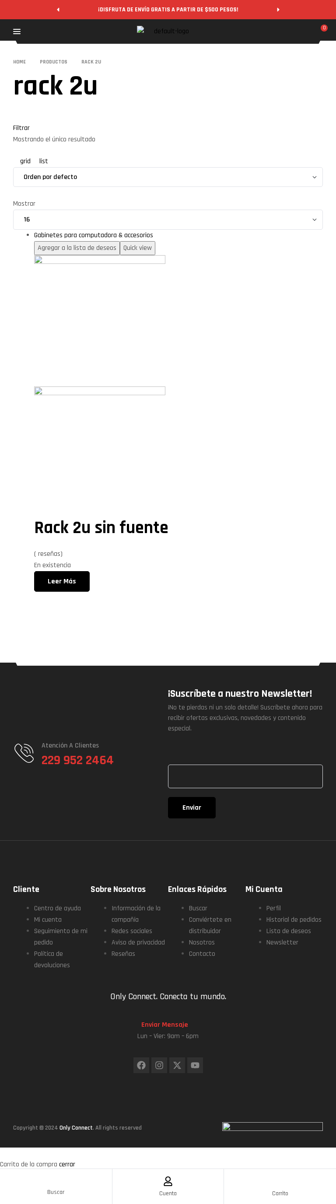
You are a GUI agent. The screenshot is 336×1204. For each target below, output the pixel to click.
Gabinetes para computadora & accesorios (93, 235)
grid (25, 161)
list (43, 161)
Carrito (280, 1193)
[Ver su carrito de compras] (319, 32)
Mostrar (24, 203)
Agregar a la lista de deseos (77, 248)
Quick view (137, 248)
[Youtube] (195, 1065)
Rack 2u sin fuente (101, 528)
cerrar (67, 1164)
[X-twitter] (177, 1065)
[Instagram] (159, 1065)
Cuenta (168, 1193)
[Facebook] (141, 1065)
